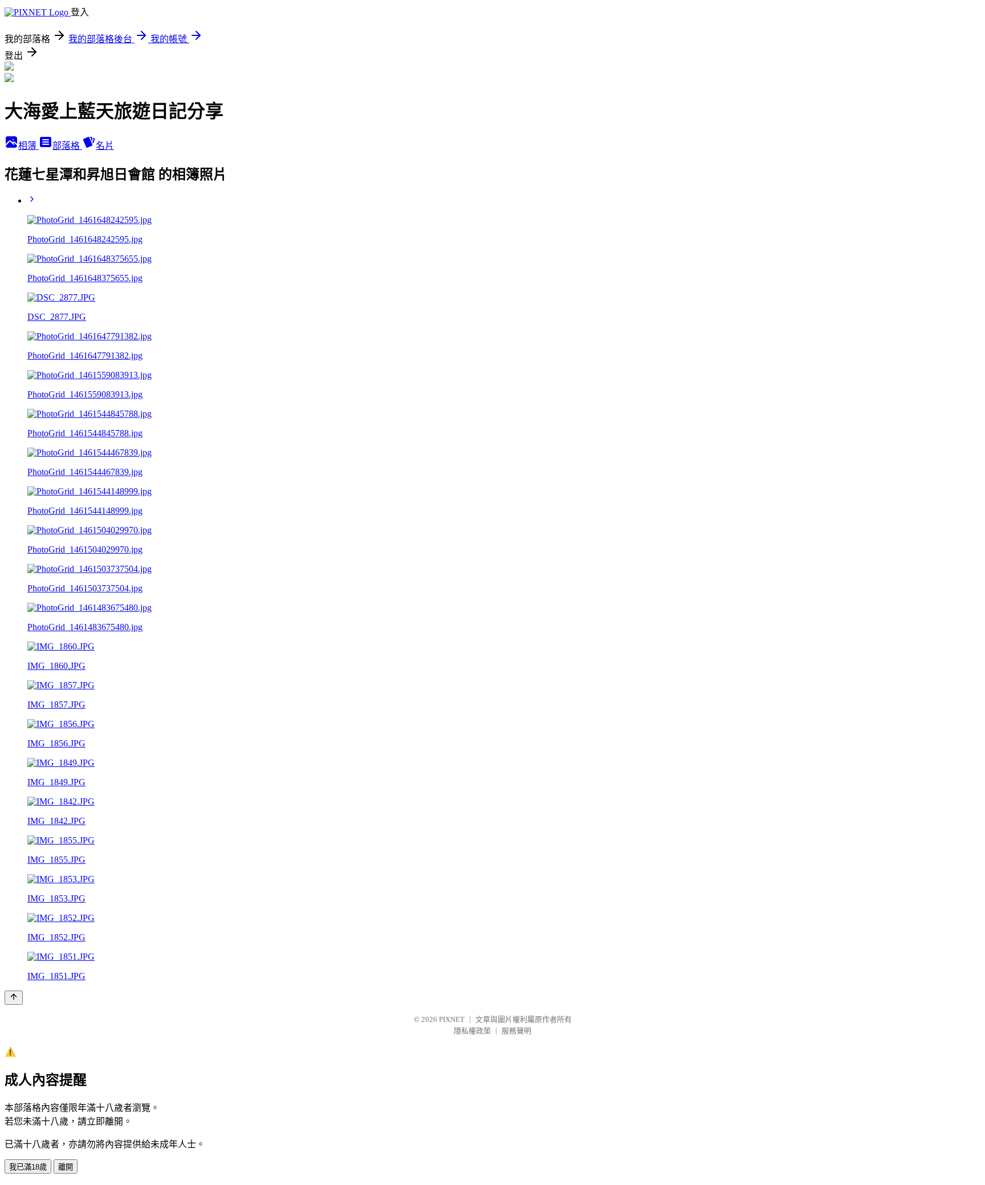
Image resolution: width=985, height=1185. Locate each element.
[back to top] (14, 998)
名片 (105, 146)
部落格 (67, 146)
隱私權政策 (472, 1030)
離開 (65, 1167)
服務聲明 (516, 1030)
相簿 (28, 146)
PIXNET (452, 1019)
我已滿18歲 (28, 1167)
